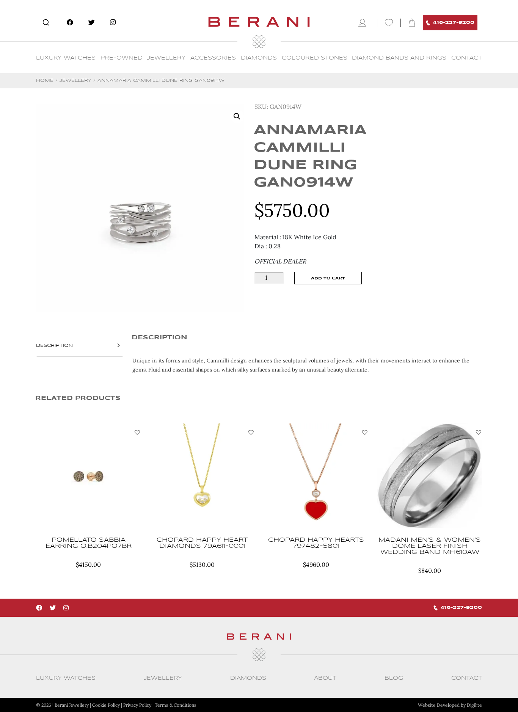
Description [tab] (54, 345)
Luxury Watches (66, 58)
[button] (137, 432)
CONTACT (466, 58)
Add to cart (328, 278)
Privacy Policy (137, 705)
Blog (394, 678)
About (325, 678)
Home (44, 80)
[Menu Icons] (363, 23)
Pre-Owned (121, 58)
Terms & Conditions (175, 705)
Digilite (474, 705)
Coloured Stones (314, 58)
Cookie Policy (106, 705)
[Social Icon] (70, 22)
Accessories (213, 58)
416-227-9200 (453, 22)
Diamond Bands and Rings (399, 58)
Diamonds (259, 58)
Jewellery (166, 58)
